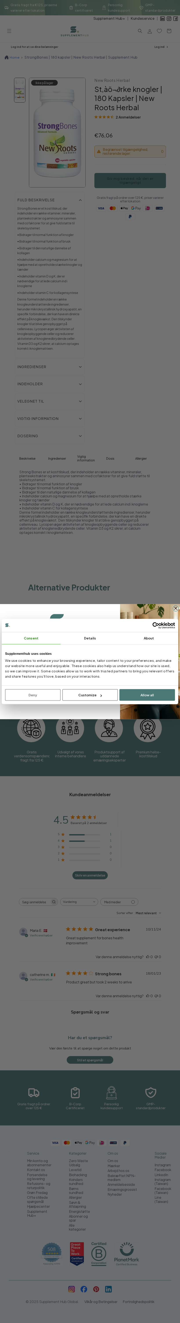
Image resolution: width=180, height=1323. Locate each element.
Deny (33, 695)
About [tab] (149, 638)
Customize (87, 695)
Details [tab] (90, 638)
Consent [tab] (31, 638)
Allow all (147, 695)
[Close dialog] (175, 608)
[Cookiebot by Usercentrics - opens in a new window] (156, 625)
